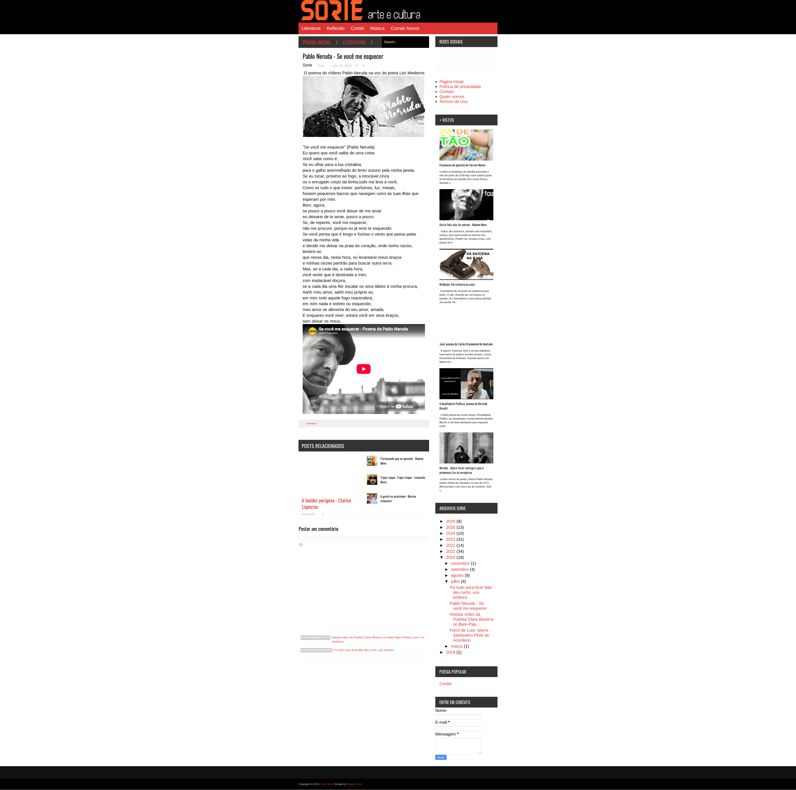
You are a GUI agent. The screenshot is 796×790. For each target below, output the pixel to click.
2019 (451, 652)
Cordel (357, 28)
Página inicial (317, 42)
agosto (458, 575)
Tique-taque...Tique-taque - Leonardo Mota (402, 479)
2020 (451, 557)
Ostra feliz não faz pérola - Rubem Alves (463, 224)
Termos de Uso (453, 101)
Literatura (311, 28)
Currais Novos (405, 28)
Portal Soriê (326, 784)
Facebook (459, 57)
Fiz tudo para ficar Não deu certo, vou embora (363, 650)
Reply (321, 65)
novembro (461, 563)
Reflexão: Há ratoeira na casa (457, 284)
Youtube (472, 57)
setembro (460, 569)
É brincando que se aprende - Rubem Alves (401, 460)
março (457, 646)
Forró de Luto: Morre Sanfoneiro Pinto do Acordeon (469, 635)
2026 (451, 521)
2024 (451, 533)
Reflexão (336, 28)
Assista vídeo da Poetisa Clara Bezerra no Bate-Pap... (471, 619)
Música (377, 28)
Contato (446, 91)
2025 (451, 527)
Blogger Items (354, 784)
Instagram (446, 57)
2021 (451, 551)
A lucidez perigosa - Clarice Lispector (326, 503)
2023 (451, 539)
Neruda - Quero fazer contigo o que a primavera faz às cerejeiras (461, 470)
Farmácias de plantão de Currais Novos (462, 165)
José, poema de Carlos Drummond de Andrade (466, 344)
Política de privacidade (460, 86)
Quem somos (451, 96)
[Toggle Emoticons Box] (300, 545)
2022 (451, 545)
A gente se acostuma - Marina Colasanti (398, 498)
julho (456, 581)
